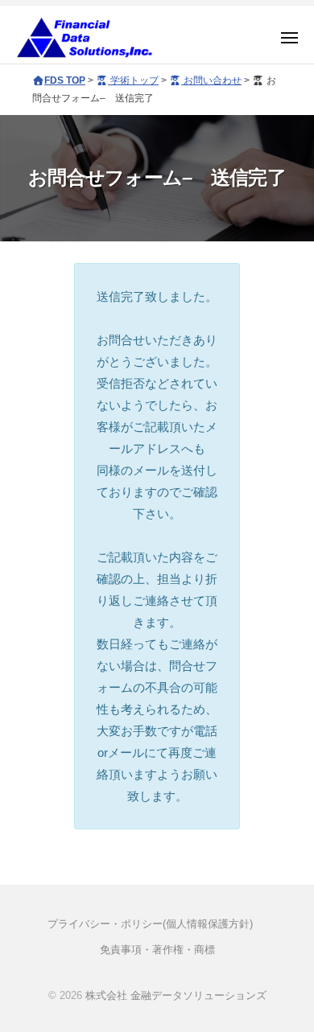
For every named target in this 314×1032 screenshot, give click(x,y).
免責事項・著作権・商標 (157, 950)
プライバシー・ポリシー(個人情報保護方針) (150, 924)
